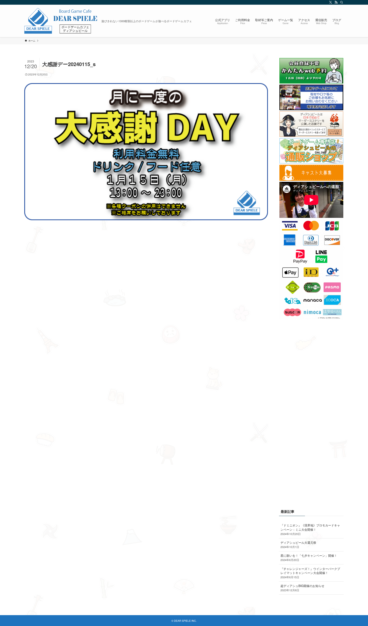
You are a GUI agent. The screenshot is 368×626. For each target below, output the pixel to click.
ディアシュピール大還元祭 (298, 544)
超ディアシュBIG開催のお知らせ (302, 588)
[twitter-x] (330, 2)
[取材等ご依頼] (311, 109)
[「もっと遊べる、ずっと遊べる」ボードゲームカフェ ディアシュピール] (61, 21)
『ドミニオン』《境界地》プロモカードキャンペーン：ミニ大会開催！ (310, 529)
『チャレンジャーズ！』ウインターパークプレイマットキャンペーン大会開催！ (310, 573)
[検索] (341, 2)
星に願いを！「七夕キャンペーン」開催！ (308, 557)
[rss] (335, 2)
